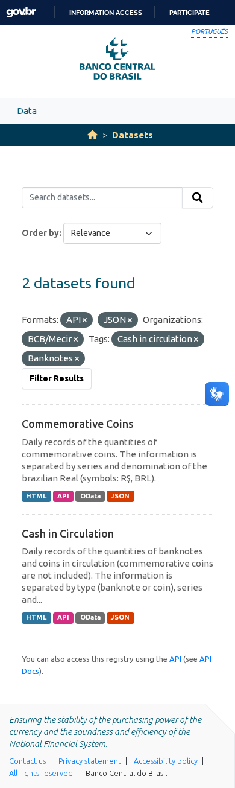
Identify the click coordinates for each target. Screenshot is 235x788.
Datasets (132, 135)
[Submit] (197, 198)
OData (90, 496)
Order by (40, 233)
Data (27, 111)
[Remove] (85, 320)
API (63, 496)
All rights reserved (41, 773)
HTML (36, 496)
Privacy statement (89, 761)
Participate (189, 12)
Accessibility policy (166, 761)
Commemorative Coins (78, 424)
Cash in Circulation (68, 533)
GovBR (21, 12)
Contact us (27, 761)
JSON (120, 496)
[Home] (92, 135)
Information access (105, 12)
